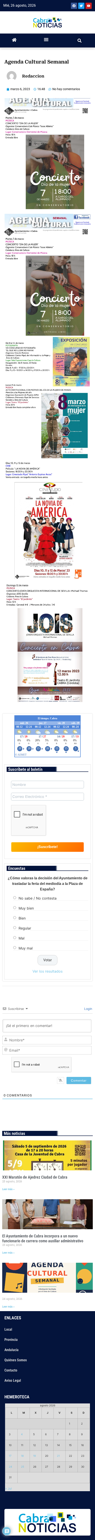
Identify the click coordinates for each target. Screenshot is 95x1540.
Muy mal (26, 948)
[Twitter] (81, 6)
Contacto (10, 1370)
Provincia (11, 1340)
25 (22, 1466)
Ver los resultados (47, 971)
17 (10, 1455)
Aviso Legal (12, 1380)
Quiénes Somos (15, 1360)
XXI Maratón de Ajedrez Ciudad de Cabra (34, 1177)
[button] (46, 39)
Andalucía (11, 1350)
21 (58, 1455)
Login (87, 1009)
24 (10, 1466)
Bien (22, 918)
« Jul (8, 1488)
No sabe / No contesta (38, 898)
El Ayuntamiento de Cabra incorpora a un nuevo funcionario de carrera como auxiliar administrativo (42, 1238)
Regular (25, 928)
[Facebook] (74, 6)
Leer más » (8, 1189)
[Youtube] (89, 6)
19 (34, 1455)
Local (8, 1329)
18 (22, 1455)
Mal (22, 938)
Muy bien (26, 908)
